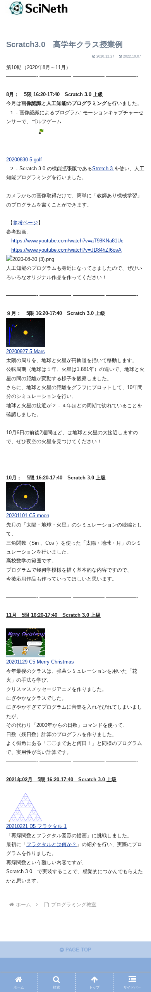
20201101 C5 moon (27, 515)
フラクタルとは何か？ (51, 844)
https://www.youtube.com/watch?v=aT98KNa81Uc (67, 241)
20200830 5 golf (24, 160)
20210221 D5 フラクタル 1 (36, 826)
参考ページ (25, 222)
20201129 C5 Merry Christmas (40, 662)
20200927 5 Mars (25, 351)
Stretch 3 (103, 168)
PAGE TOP (77, 950)
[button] (135, 878)
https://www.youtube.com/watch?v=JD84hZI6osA (66, 250)
